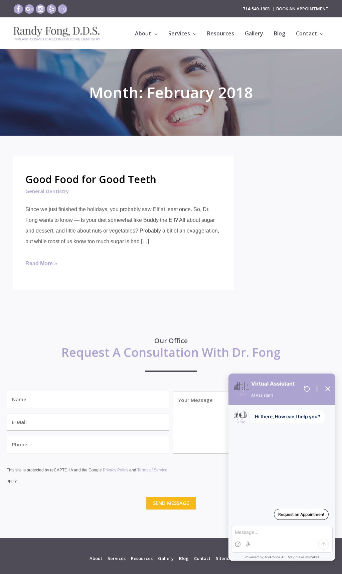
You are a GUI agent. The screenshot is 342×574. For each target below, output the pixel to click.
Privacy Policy (115, 470)
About (96, 558)
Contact (202, 558)
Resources (142, 558)
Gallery (166, 558)
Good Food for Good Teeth (90, 179)
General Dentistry (47, 191)
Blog (184, 558)
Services (117, 558)
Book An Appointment (302, 9)
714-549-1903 (256, 9)
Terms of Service (152, 470)
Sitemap (224, 558)
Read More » (41, 264)
